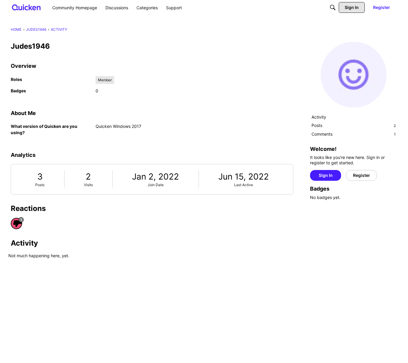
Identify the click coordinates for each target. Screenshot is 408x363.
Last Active (243, 185)
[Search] (332, 7)
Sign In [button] (326, 175)
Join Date (156, 185)
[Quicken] (26, 7)
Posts (40, 185)
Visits (88, 185)
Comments (354, 134)
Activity (319, 117)
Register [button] (361, 175)
